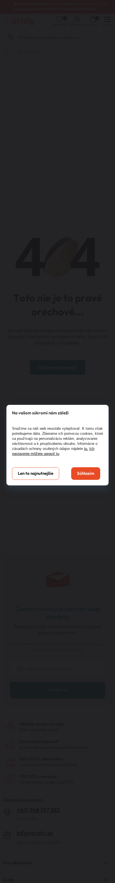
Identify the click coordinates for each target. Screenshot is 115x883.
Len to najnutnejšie (35, 473)
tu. (86, 449)
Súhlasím (85, 473)
